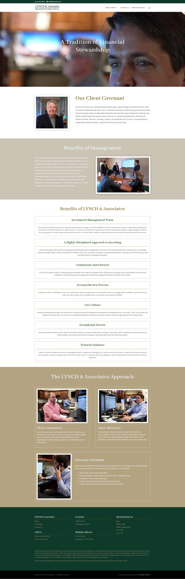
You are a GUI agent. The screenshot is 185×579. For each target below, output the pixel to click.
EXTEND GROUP (144, 575)
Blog (117, 521)
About (37, 521)
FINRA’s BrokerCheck (123, 527)
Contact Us (124, 8)
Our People (39, 524)
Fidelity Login (120, 524)
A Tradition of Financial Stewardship (92, 46)
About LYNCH (111, 8)
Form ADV (119, 530)
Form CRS (119, 533)
